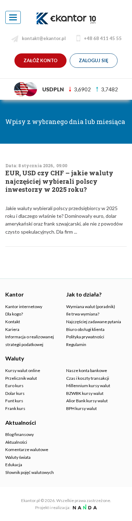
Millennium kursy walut (88, 385)
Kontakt (12, 321)
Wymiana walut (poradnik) (90, 306)
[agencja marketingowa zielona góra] (84, 507)
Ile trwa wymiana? (82, 314)
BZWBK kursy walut (84, 393)
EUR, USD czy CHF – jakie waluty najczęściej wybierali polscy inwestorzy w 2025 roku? (59, 181)
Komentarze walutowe (26, 449)
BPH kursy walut (81, 408)
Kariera (12, 329)
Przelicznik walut (21, 378)
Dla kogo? (14, 314)
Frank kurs (15, 408)
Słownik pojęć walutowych (29, 472)
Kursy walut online (22, 370)
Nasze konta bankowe (86, 370)
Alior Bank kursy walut (87, 400)
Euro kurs (14, 385)
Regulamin (76, 344)
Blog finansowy (19, 434)
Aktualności (16, 442)
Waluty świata (18, 457)
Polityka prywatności (85, 336)
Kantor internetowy (23, 306)
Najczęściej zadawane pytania (93, 321)
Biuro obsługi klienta (85, 329)
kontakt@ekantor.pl (44, 38)
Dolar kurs (15, 393)
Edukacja (13, 464)
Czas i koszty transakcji (87, 378)
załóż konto (40, 60)
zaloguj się (93, 60)
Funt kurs (14, 400)
